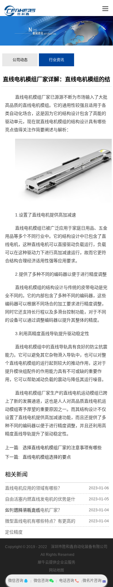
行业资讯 (56, 60)
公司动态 (20, 60)
